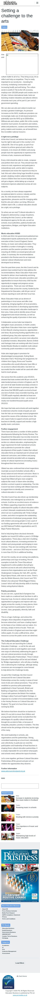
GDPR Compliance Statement (11, 915)
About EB (5, 909)
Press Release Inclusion (9, 911)
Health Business (7, 930)
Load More (19, 963)
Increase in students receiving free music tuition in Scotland (27, 799)
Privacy (4, 917)
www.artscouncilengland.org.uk (13, 771)
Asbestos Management (9, 951)
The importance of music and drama (27, 827)
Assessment (6, 953)
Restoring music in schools (26, 807)
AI (2, 947)
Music (3, 778)
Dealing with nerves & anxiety (27, 817)
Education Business (8, 928)
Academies (5, 945)
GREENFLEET (6, 934)
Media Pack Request (8, 913)
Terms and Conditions (8, 919)
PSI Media (5, 938)
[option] (20, 876)
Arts (3, 949)
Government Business (9, 932)
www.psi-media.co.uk (20, 995)
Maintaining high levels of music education (25, 837)
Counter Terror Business (9, 936)
